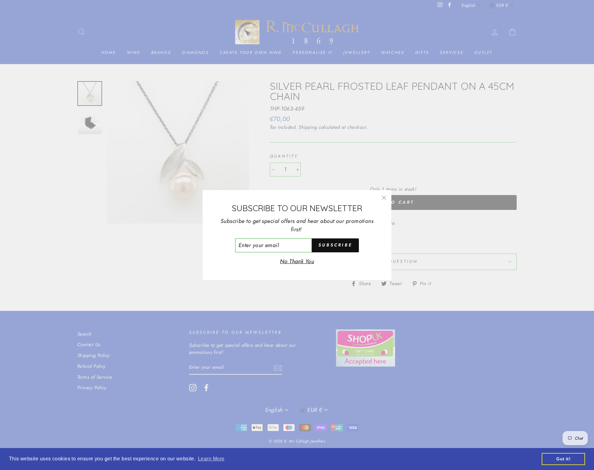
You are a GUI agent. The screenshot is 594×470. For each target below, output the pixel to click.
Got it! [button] (563, 458)
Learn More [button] (211, 458)
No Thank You (297, 261)
